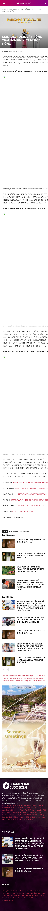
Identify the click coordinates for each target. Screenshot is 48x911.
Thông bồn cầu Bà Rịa (10, 891)
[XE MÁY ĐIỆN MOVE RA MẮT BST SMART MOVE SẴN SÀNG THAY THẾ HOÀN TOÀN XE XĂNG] (8, 621)
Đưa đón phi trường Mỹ (37, 680)
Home (4, 9)
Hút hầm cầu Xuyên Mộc (25, 898)
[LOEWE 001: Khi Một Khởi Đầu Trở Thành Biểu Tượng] (8, 543)
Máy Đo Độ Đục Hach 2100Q (30, 817)
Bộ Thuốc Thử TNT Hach (26, 810)
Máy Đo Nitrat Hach (14, 812)
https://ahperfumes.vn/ (23, 512)
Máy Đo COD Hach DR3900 (25, 819)
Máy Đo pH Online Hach (25, 815)
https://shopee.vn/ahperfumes (31, 506)
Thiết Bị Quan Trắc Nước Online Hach (29, 808)
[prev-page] (3, 669)
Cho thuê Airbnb (8, 680)
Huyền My (7, 52)
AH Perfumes (13, 531)
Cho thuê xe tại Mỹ (16, 678)
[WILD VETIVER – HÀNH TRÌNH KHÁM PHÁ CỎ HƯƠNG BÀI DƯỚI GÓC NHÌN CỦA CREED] (8, 570)
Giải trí (10, 9)
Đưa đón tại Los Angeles (26, 676)
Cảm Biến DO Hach (9, 810)
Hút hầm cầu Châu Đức (30, 895)
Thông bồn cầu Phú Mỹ (11, 895)
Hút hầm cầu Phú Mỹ (38, 893)
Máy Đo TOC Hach (9, 805)
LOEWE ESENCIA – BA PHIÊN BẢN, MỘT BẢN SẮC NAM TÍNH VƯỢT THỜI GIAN (31, 555)
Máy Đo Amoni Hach (30, 812)
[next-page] (7, 669)
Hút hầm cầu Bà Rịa (27, 891)
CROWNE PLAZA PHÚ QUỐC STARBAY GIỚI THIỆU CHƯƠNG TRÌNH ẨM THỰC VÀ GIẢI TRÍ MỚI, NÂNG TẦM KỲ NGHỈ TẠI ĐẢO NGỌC (31, 585)
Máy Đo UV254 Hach (24, 805)
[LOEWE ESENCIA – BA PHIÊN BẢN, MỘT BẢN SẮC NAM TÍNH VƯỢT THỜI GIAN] (8, 556)
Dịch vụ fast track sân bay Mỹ (33, 678)
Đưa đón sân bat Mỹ (21, 680)
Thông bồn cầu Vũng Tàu (20, 893)
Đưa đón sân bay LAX (10, 676)
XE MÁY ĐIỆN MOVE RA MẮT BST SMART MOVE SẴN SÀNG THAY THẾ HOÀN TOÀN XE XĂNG (30, 620)
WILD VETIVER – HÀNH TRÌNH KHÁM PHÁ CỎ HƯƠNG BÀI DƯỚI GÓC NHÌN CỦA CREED (30, 569)
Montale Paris (25, 531)
